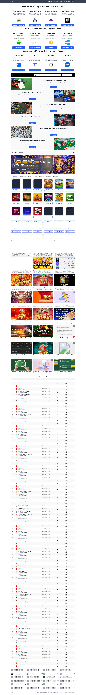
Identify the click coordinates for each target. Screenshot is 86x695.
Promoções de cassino (70, 231)
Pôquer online (37, 231)
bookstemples (59, 203)
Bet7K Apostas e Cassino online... (23, 640)
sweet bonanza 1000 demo (16, 238)
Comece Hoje (53, 87)
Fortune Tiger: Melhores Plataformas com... (25, 454)
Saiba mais (23, 169)
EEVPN (35, 55)
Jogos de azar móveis (38, 228)
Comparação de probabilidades (59, 231)
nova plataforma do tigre (22, 383)
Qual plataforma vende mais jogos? (24, 394)
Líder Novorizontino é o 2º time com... (24, 414)
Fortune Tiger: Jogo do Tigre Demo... (24, 391)
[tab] (15, 176)
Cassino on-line (59, 1)
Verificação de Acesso (21, 542)
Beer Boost (48, 189)
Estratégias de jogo (16, 231)
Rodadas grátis (16, 234)
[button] (37, 376)
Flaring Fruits (16, 203)
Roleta (59, 221)
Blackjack (48, 221)
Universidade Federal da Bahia (23, 482)
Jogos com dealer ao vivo (27, 224)
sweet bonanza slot (59, 238)
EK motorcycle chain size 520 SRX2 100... (25, 508)
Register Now (51, 33)
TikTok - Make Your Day (22, 434)
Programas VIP (27, 228)
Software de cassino (38, 234)
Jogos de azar (27, 221)
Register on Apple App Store (35, 33)
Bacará (16, 224)
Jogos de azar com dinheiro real (70, 234)
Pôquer (69, 221)
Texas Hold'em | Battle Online (35, 11)
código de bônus (67, 1)
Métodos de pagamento (27, 234)
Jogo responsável (48, 228)
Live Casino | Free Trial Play (67, 11)
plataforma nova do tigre (22, 389)
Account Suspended (21, 565)
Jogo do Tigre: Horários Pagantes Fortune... (25, 662)
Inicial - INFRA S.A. (21, 642)
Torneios (27, 231)
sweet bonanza (27, 238)
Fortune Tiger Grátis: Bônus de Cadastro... (25, 491)
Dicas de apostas (48, 231)
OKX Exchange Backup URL (67, 33)
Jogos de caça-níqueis (51, 1)
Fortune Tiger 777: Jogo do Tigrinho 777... (25, 594)
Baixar (73, 1)
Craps (70, 224)
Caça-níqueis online (59, 224)
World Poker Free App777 (26, 162)
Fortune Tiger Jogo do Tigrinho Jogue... (24, 551)
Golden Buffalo (16, 189)
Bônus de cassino (16, 228)
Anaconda (27, 203)
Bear (59, 189)
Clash (70, 189)
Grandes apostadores (59, 228)
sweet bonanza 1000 (48, 238)
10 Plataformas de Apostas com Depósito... (25, 582)
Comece (17, 169)
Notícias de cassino (59, 234)
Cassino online (16, 221)
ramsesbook (37, 203)
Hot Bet (37, 189)
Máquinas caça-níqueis (38, 221)
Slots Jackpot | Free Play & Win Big (18, 11)
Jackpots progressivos (38, 224)
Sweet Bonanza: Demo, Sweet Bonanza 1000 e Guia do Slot (23, 4)
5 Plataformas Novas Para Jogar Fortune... (25, 600)
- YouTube (20, 382)
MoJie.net (51, 55)
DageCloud (67, 55)
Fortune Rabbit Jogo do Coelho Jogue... (24, 505)
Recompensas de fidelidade (48, 234)
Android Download (18, 33)
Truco (27, 189)
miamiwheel (48, 203)
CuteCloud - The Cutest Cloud (18, 55)
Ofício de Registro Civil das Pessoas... (24, 602)
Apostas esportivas (48, 224)
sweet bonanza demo (38, 238)
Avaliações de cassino (70, 228)
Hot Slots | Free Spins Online (51, 11)
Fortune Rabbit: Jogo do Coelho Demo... (24, 511)
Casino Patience (70, 203)
